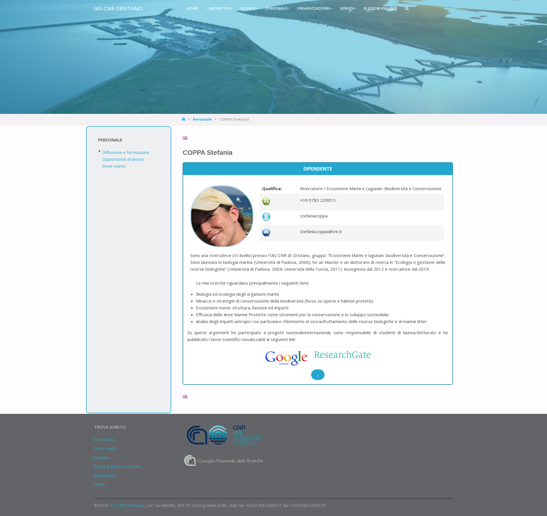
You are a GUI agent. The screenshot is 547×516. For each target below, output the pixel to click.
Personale (202, 119)
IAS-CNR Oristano (118, 8)
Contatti (102, 457)
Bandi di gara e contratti (117, 466)
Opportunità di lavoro (123, 159)
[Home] (184, 119)
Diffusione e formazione (125, 152)
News (99, 484)
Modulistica (105, 475)
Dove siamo (114, 166)
